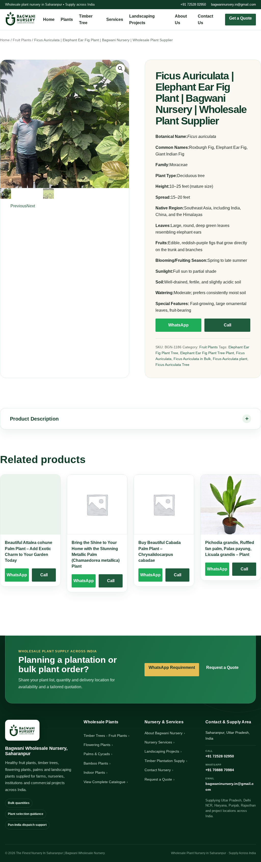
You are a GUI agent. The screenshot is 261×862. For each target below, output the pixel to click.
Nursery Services (158, 742)
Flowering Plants (97, 745)
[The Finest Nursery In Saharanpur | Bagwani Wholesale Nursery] (22, 730)
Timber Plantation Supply (165, 761)
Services (114, 19)
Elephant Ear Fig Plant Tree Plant (207, 353)
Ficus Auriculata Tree (172, 365)
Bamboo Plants (96, 763)
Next (31, 206)
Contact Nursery (158, 770)
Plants (67, 19)
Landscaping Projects (162, 751)
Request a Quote (222, 667)
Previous (18, 206)
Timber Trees (94, 736)
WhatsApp (178, 325)
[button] (120, 68)
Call (227, 325)
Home (49, 19)
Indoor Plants (94, 772)
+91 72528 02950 (193, 4)
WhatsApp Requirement (172, 667)
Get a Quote (240, 18)
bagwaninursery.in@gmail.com (233, 4)
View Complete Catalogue (104, 782)
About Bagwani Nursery (163, 733)
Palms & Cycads (97, 754)
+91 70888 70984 (219, 767)
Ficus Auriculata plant (230, 359)
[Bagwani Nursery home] (20, 18)
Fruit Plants (22, 40)
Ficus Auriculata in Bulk (192, 359)
